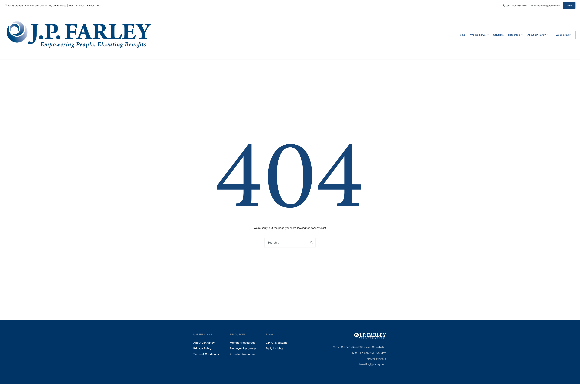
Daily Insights (274, 348)
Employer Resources (243, 348)
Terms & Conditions (206, 354)
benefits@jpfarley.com (372, 364)
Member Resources (242, 342)
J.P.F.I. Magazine (277, 342)
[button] (569, 5)
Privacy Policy (202, 348)
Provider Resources (243, 354)
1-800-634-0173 (519, 5)
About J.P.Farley (204, 342)
